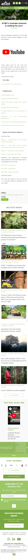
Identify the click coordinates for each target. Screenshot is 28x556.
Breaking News (12, 385)
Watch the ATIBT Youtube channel (13, 195)
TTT (12, 262)
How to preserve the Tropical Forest (11, 84)
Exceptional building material (9, 98)
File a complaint (20, 534)
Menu (5, 8)
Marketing (21, 353)
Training (20, 290)
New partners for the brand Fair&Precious (7, 447)
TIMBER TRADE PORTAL (14, 547)
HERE (3, 181)
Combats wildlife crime (7, 95)
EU (25, 230)
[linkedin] (13, 540)
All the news (14, 395)
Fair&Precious (20, 385)
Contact (11, 534)
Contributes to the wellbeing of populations (13, 122)
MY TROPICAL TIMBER (19, 545)
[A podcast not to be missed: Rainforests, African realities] (14, 314)
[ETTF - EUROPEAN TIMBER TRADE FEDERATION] (16, 465)
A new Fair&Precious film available (13, 390)
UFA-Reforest (5, 232)
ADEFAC (9, 290)
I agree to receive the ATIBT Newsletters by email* (15, 500)
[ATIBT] (5, 3)
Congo (9, 353)
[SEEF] (5, 465)
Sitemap (23, 532)
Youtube (4, 199)
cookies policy (19, 552)
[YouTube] (19, 540)
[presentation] (1, 465)
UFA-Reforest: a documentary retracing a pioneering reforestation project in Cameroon (13, 237)
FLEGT (16, 353)
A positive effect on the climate (10, 107)
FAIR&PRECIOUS (7, 545)
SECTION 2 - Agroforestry (8, 168)
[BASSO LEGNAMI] (11, 465)
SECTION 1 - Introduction (8, 165)
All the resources (14, 525)
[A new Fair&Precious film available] (14, 375)
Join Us (21, 8)
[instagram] (8, 540)
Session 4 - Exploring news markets (11, 154)
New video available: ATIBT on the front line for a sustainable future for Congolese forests (14, 361)
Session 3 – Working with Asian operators (12, 150)
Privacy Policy (14, 532)
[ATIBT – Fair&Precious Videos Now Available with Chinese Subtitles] (14, 252)
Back (14, 455)
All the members (14, 470)
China (9, 262)
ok (14, 554)
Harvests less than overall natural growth (13, 125)
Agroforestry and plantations (16, 230)
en (22, 3)
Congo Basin (11, 324)
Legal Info (5, 532)
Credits (5, 534)
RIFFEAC (15, 290)
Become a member (14, 476)
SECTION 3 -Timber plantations (10, 172)
